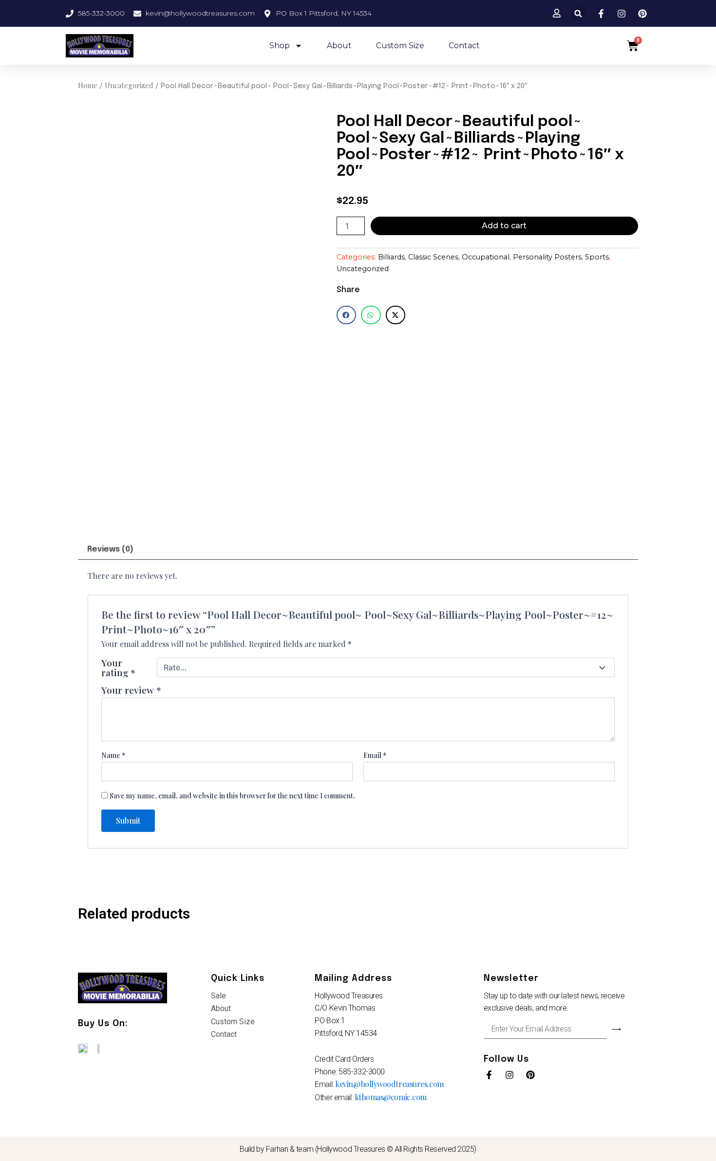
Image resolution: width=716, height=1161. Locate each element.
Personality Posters (547, 257)
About (339, 45)
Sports (597, 257)
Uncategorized (129, 85)
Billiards (391, 257)
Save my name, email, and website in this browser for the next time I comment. (232, 795)
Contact (464, 45)
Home (87, 85)
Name (113, 755)
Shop (279, 45)
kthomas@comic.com (391, 1097)
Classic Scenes (433, 257)
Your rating (118, 667)
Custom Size (400, 45)
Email (374, 755)
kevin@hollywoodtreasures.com (389, 1084)
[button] (578, 13)
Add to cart (504, 225)
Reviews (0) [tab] (110, 549)
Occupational (485, 257)
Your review (131, 689)
